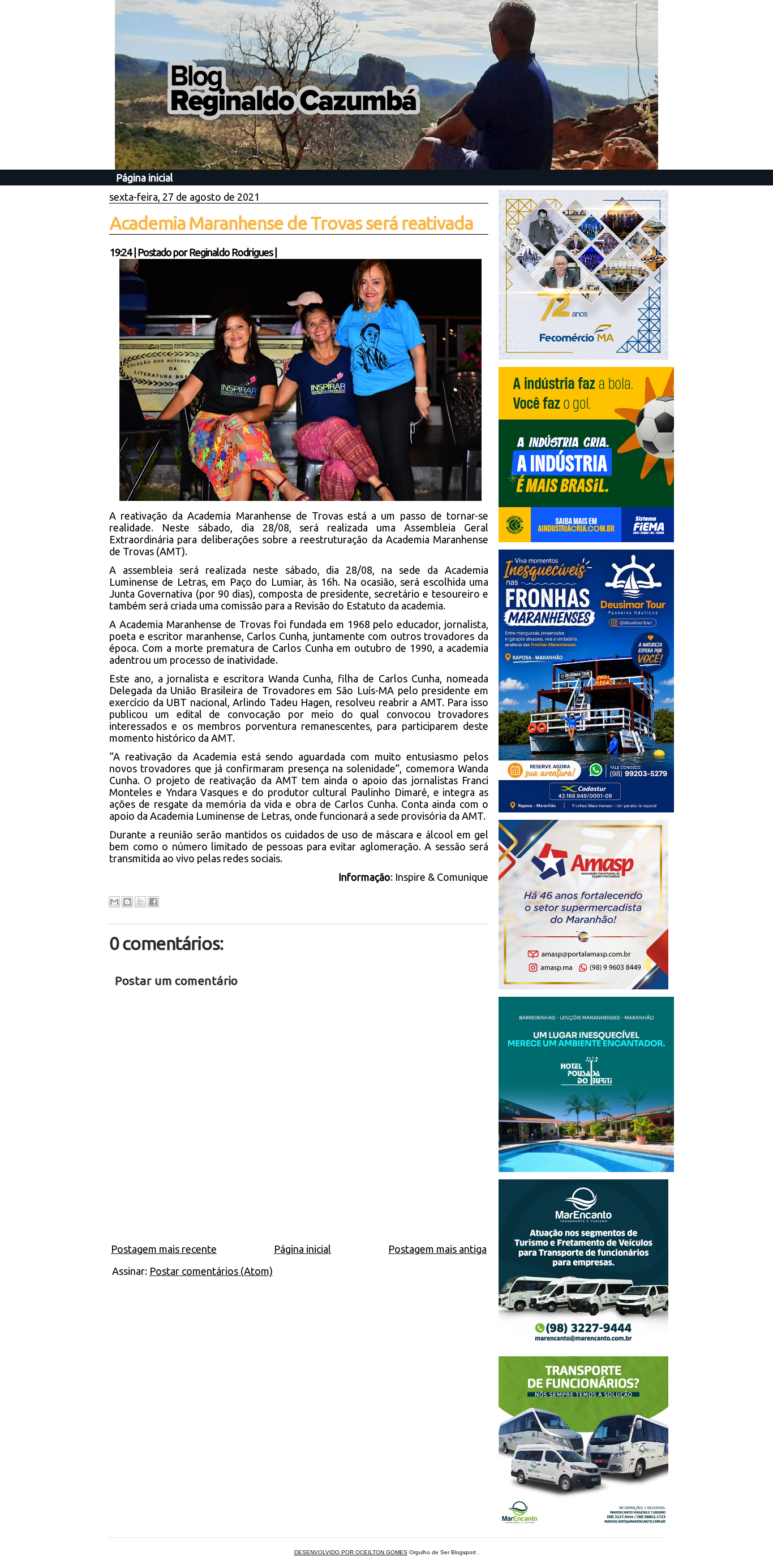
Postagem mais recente (164, 1249)
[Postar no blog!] (127, 901)
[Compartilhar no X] (140, 901)
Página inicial (144, 177)
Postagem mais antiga (437, 1249)
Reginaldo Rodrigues (231, 252)
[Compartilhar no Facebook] (153, 901)
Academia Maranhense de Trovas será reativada (291, 223)
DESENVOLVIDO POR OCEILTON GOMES (350, 1552)
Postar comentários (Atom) (211, 1271)
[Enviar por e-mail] (114, 901)
